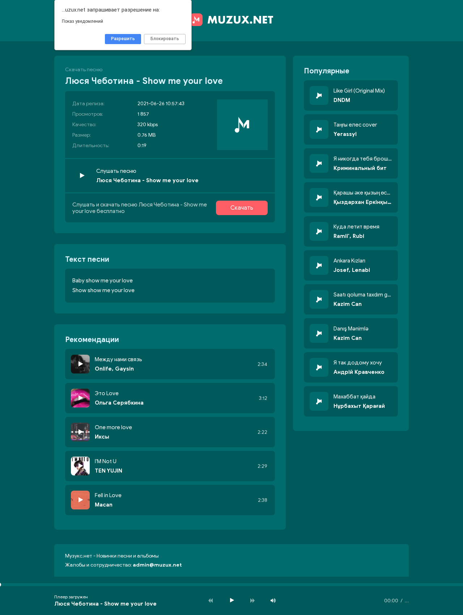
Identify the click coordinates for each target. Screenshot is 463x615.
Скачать (241, 208)
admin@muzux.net (157, 565)
